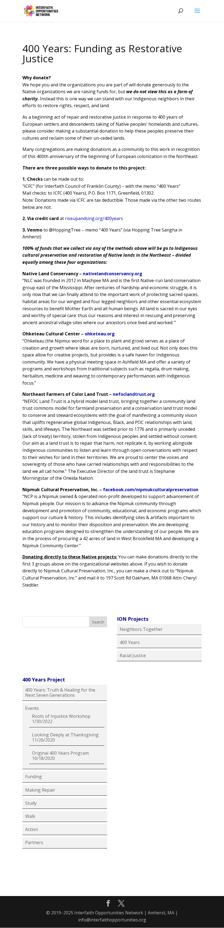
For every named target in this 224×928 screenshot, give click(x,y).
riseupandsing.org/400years (94, 218)
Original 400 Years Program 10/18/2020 (60, 755)
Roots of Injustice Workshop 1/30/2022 (61, 718)
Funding (33, 777)
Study (31, 803)
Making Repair (40, 790)
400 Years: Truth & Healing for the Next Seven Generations (60, 692)
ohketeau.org (100, 334)
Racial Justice (133, 655)
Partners (34, 842)
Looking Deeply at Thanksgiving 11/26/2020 (65, 737)
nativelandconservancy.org (112, 274)
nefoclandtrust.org (134, 394)
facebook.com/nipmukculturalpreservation (150, 490)
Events (32, 708)
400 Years (130, 642)
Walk (30, 816)
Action (31, 829)
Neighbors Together (141, 629)
